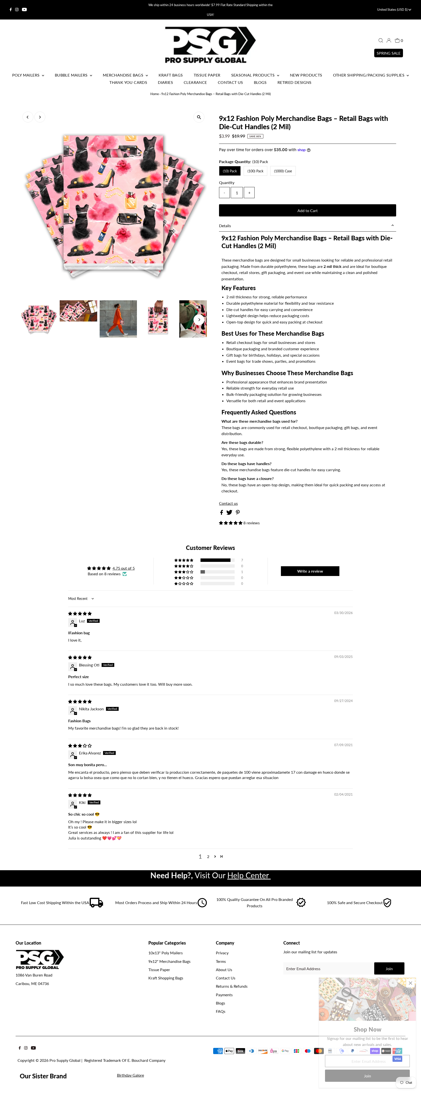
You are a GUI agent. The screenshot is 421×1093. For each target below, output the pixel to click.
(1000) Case (283, 171)
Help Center (249, 875)
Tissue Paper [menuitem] (207, 75)
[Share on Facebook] (222, 513)
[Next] (39, 117)
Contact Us (225, 978)
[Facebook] (11, 10)
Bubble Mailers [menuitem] (72, 75)
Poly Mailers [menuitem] (26, 75)
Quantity (226, 182)
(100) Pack (255, 171)
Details (225, 225)
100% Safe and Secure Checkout (355, 902)
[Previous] (27, 117)
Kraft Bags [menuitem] (171, 75)
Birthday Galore (130, 1075)
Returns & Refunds (232, 986)
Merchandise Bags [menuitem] (123, 75)
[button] (231, 522)
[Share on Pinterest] (238, 513)
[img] (80, 613)
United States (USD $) (392, 9)
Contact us (228, 503)
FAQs (220, 1011)
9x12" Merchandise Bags (169, 961)
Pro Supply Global (64, 1060)
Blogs (220, 1003)
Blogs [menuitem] (260, 82)
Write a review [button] (310, 571)
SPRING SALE (389, 53)
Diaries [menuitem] (165, 82)
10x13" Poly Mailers (165, 952)
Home (154, 94)
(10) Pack (230, 171)
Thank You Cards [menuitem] (128, 82)
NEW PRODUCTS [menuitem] (306, 75)
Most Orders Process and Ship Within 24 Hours (156, 902)
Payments (224, 994)
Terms (221, 961)
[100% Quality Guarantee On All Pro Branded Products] (301, 906)
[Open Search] (381, 40)
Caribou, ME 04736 (32, 983)
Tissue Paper (159, 969)
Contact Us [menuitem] (230, 82)
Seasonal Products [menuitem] (253, 75)
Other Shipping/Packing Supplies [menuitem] (369, 75)
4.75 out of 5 (124, 568)
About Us (224, 969)
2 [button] (208, 856)
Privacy (222, 952)
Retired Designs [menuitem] (294, 82)
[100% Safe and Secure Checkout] (387, 906)
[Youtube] (24, 10)
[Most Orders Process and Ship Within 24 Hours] (202, 906)
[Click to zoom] (198, 117)
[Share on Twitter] (229, 513)
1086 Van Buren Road (34, 975)
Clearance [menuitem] (195, 82)
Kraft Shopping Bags (165, 978)
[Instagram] (17, 10)
